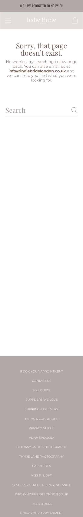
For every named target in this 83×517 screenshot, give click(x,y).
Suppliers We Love (42, 400)
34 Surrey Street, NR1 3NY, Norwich (41, 485)
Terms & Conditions (41, 419)
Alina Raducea (41, 438)
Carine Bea (41, 466)
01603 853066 (42, 504)
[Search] (74, 110)
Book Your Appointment (41, 371)
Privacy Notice (41, 428)
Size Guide (41, 390)
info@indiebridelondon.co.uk (41, 494)
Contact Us (41, 381)
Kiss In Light (41, 475)
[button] (8, 20)
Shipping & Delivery (41, 409)
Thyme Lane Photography (41, 456)
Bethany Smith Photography (41, 447)
